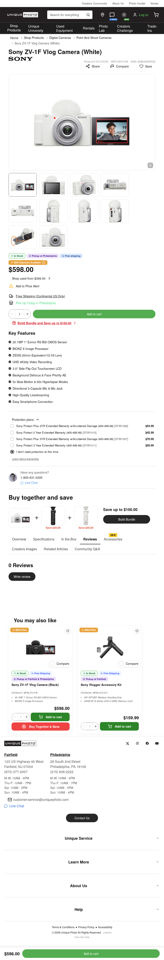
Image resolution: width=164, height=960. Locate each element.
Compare (122, 66)
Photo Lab (103, 28)
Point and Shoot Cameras (93, 38)
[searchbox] (69, 14)
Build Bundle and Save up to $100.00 (44, 323)
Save (148, 66)
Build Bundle (126, 519)
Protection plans (23, 419)
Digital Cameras (60, 38)
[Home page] (22, 15)
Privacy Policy (86, 927)
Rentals (89, 28)
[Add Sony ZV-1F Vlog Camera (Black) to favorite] (67, 631)
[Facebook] (147, 743)
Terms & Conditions (63, 927)
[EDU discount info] (43, 262)
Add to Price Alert (27, 286)
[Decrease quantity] (12, 314)
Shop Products (14, 28)
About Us (118, 3)
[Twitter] (127, 743)
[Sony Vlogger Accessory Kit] (110, 647)
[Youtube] (157, 743)
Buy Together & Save (44, 726)
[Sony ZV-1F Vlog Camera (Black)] (41, 647)
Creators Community (94, 3)
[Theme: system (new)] (124, 15)
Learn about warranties (25, 459)
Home (14, 38)
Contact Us (82, 818)
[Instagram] (137, 743)
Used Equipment (64, 28)
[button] (156, 14)
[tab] (19, 539)
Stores (155, 3)
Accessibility (105, 927)
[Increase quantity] (27, 314)
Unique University (35, 28)
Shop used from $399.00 (28, 278)
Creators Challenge (125, 28)
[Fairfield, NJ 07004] (102, 14)
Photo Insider (137, 3)
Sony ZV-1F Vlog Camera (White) (37, 43)
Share (96, 66)
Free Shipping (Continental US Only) (40, 296)
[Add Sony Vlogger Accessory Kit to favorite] (137, 631)
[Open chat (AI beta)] (112, 15)
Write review (22, 576)
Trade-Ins (152, 28)
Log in (143, 15)
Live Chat (31, 482)
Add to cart (94, 314)
